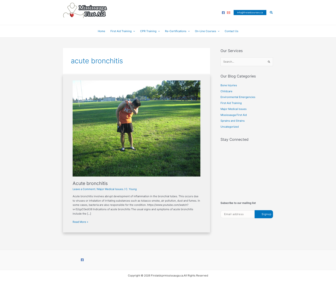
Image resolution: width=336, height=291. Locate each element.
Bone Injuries (228, 85)
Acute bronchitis (90, 183)
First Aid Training (121, 31)
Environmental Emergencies (237, 97)
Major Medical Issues (110, 189)
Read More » (80, 222)
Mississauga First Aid (233, 115)
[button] (250, 12)
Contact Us (231, 31)
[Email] (228, 12)
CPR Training (148, 31)
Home (101, 31)
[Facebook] (223, 12)
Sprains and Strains (232, 120)
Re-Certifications (175, 31)
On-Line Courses (205, 31)
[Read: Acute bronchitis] (136, 128)
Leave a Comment (84, 189)
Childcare (226, 91)
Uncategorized (229, 126)
